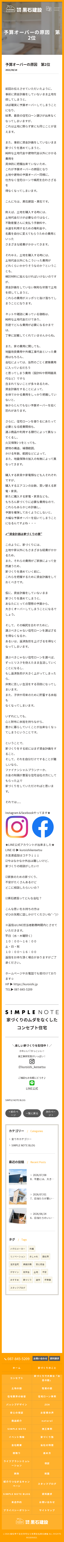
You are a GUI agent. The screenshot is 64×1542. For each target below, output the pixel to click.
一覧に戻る (32, 1113)
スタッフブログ (17, 1287)
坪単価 (47, 1279)
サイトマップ (47, 1510)
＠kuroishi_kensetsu (32, 1067)
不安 (44, 1272)
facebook (27, 813)
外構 (32, 1248)
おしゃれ (34, 1256)
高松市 (45, 1256)
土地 (36, 1272)
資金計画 (27, 1264)
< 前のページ (13, 1113)
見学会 (26, 1272)
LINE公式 (32, 1088)
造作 (38, 1279)
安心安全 (40, 1264)
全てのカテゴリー (21, 1139)
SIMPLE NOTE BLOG (15, 1100)
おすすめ (14, 1279)
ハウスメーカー (17, 1248)
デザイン (14, 1272)
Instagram (11, 813)
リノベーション (17, 1256)
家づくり (27, 1279)
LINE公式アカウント (21, 844)
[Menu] (56, 9)
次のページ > (51, 1113)
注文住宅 (14, 1264)
